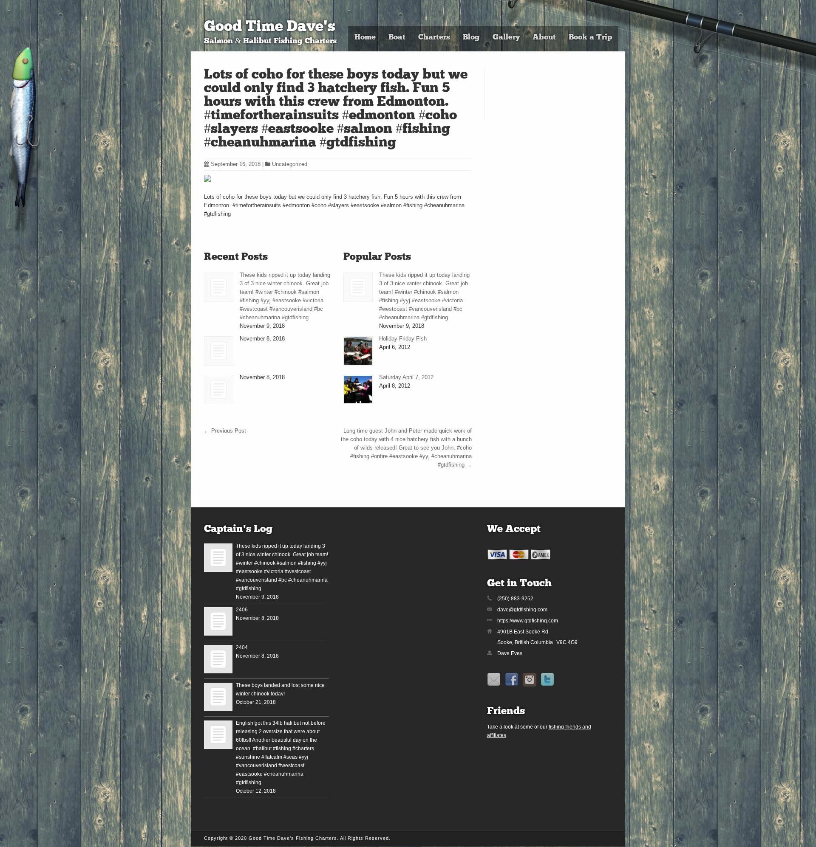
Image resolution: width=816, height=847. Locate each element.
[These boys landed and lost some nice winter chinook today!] (218, 697)
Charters (434, 38)
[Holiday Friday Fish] (358, 351)
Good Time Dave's (269, 27)
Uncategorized (289, 164)
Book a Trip (590, 38)
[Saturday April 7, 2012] (358, 389)
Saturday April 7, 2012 (406, 377)
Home (365, 38)
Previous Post (225, 431)
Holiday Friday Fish (403, 338)
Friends (506, 711)
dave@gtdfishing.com (522, 610)
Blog (471, 38)
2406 (242, 610)
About (544, 38)
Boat (396, 38)
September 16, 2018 (236, 164)
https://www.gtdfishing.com (527, 621)
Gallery (506, 38)
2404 (242, 647)
